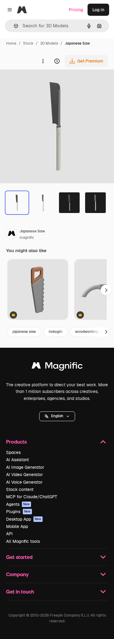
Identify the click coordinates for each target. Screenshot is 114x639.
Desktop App (23, 519)
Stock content (19, 489)
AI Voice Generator (24, 482)
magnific (26, 237)
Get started (19, 557)
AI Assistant (17, 459)
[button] (57, 416)
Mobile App (17, 526)
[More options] (43, 61)
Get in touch (20, 591)
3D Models (49, 43)
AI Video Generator (24, 474)
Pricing (76, 9)
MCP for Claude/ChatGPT (31, 496)
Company (17, 574)
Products (16, 441)
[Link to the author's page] (11, 234)
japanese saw (24, 331)
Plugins (18, 511)
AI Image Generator (25, 467)
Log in (98, 9)
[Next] (106, 332)
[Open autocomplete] (13, 26)
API (9, 533)
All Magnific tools (23, 541)
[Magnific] (57, 367)
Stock (28, 43)
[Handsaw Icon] (37, 290)
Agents (18, 504)
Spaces (13, 452)
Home (11, 43)
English (57, 416)
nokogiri (55, 331)
